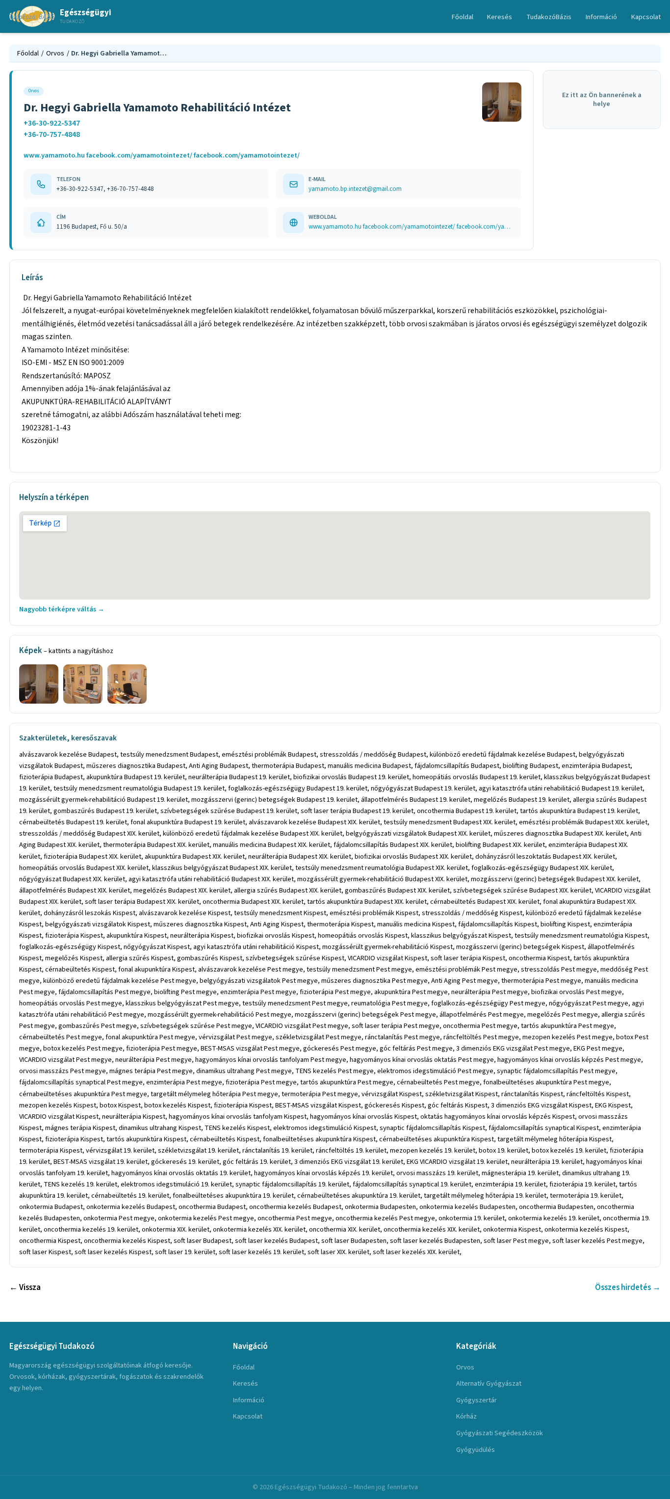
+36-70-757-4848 (52, 134)
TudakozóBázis (548, 17)
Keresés (499, 17)
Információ (601, 17)
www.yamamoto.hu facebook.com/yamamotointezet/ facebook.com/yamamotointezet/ (162, 155)
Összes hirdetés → (628, 1287)
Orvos (55, 53)
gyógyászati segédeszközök (499, 1433)
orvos (465, 1367)
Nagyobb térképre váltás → (61, 609)
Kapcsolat (646, 17)
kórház (466, 1416)
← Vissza (25, 1287)
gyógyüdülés (475, 1450)
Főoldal (462, 17)
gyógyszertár (476, 1400)
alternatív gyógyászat (488, 1383)
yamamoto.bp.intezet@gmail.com (355, 188)
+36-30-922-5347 (52, 123)
